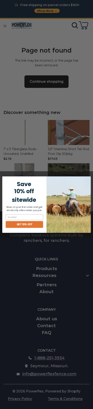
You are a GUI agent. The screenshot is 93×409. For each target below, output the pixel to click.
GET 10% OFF (24, 224)
